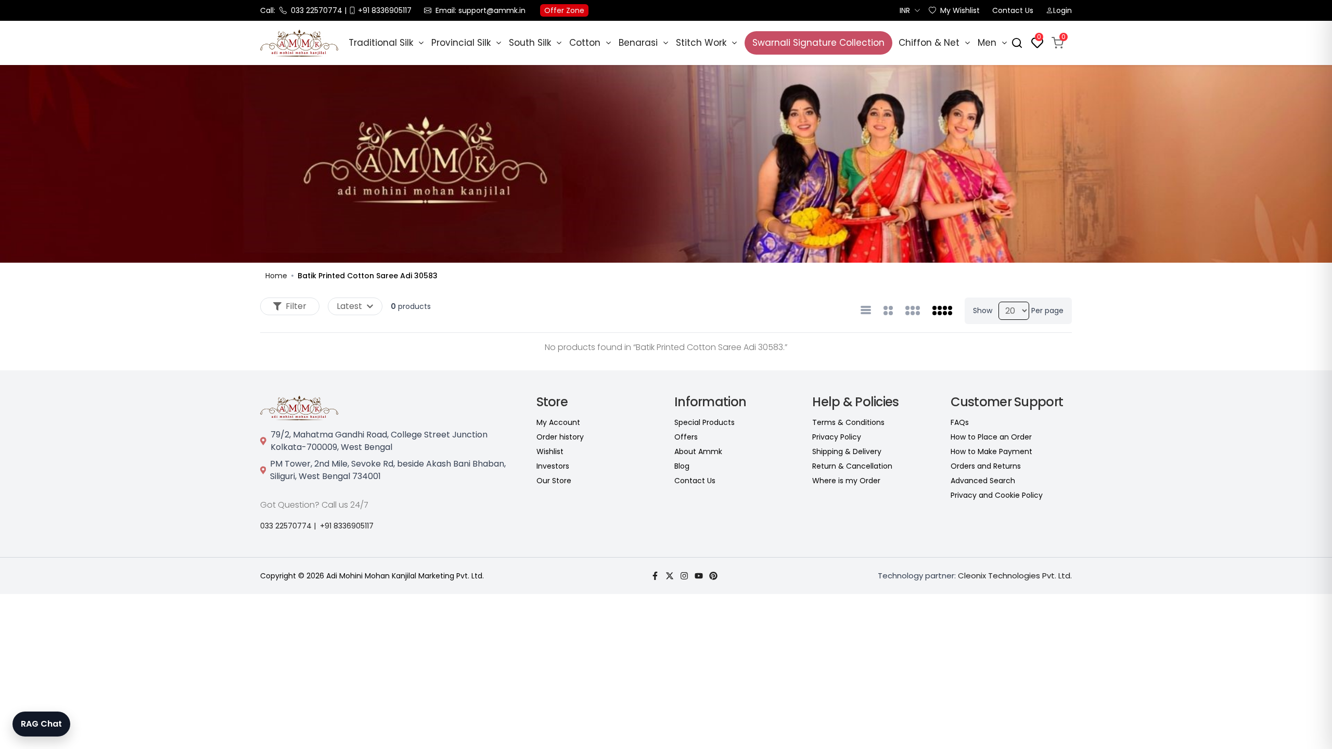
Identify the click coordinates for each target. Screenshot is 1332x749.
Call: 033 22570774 (301, 10)
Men (987, 42)
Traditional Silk (381, 42)
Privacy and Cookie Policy (997, 495)
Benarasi (638, 42)
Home (276, 275)
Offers (686, 437)
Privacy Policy (836, 437)
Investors (552, 466)
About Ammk (698, 451)
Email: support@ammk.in (481, 10)
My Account (558, 422)
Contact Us (1012, 10)
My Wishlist (960, 10)
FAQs (960, 422)
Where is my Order (846, 480)
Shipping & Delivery (846, 451)
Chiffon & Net (929, 42)
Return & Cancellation (852, 466)
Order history (560, 437)
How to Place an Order (991, 437)
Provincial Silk (461, 42)
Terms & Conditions (848, 422)
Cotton (584, 42)
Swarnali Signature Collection (818, 42)
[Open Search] (1017, 43)
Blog (681, 466)
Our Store (553, 480)
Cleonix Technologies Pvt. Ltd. (1015, 575)
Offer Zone (564, 10)
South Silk (530, 42)
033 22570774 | (288, 526)
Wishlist (549, 451)
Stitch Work (701, 42)
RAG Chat (41, 724)
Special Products (704, 422)
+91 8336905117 (347, 526)
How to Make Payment (991, 451)
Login (1062, 10)
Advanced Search (983, 480)
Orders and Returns (986, 466)
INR (905, 10)
